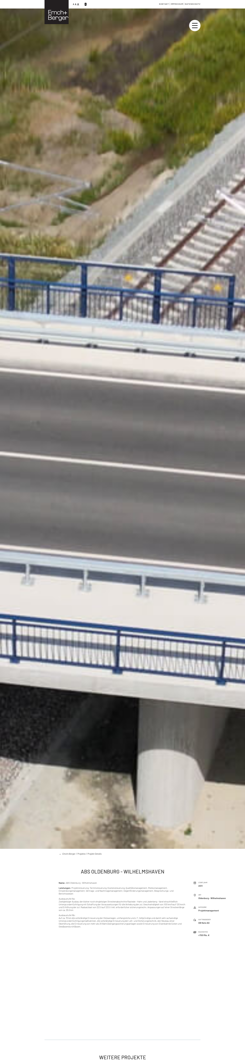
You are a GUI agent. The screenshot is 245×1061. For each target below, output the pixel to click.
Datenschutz (192, 4)
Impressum (177, 4)
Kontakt (164, 4)
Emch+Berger (68, 853)
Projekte (81, 853)
